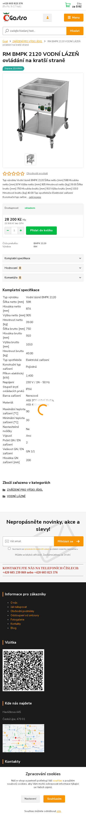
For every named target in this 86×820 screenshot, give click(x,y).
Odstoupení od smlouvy (25, 615)
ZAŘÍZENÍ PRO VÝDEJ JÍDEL (27, 41)
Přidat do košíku (41, 230)
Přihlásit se (66, 541)
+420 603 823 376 (13, 3)
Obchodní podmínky (22, 611)
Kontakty (16, 624)
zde (59, 811)
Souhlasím (54, 799)
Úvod (5, 41)
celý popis (35, 197)
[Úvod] (19, 17)
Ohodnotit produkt (37, 173)
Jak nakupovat (19, 607)
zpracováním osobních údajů (36, 549)
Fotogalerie (17, 619)
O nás (14, 603)
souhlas (57, 780)
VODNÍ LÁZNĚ (16, 496)
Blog (13, 628)
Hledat (75, 31)
